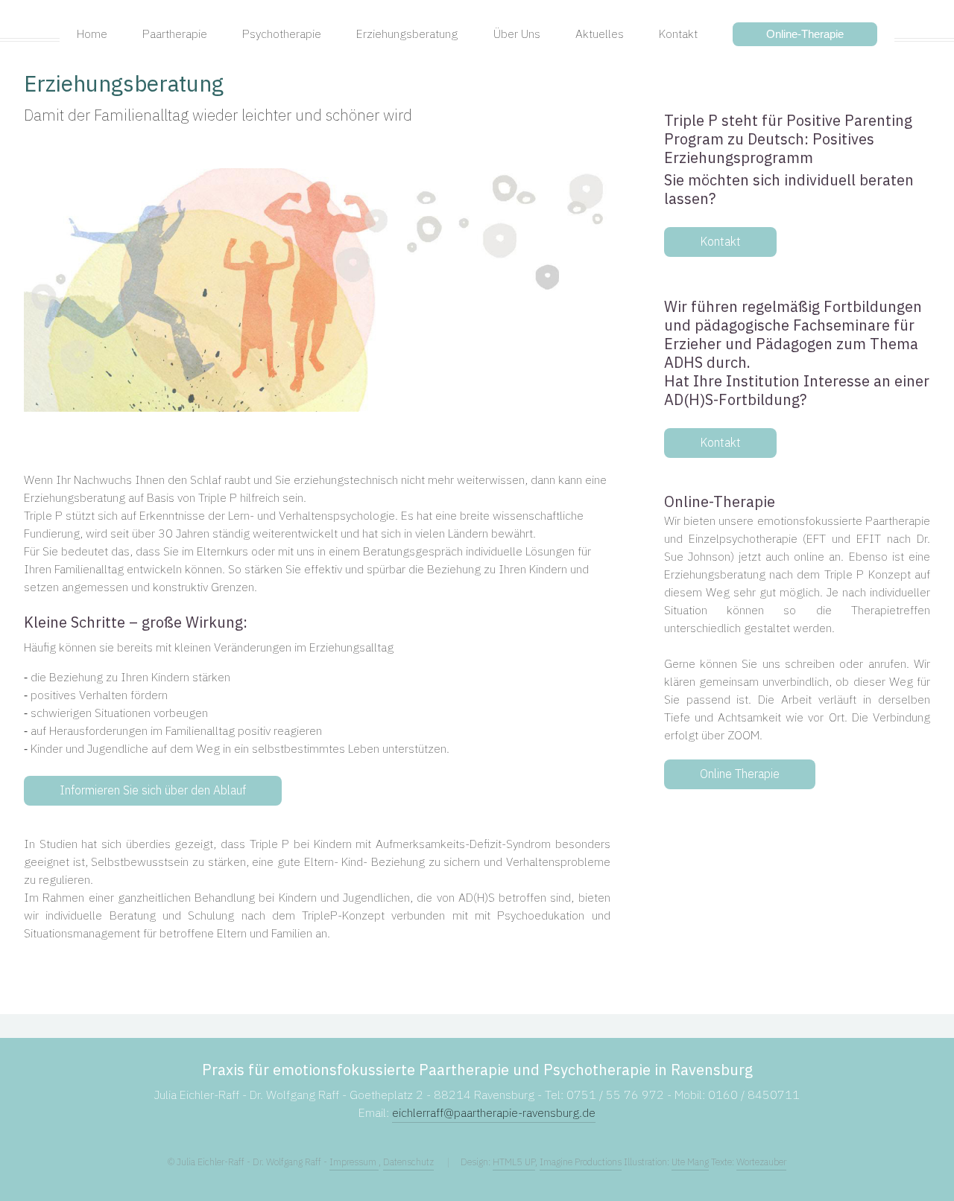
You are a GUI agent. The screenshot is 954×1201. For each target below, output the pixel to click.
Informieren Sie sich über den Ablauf (153, 791)
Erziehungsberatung (124, 85)
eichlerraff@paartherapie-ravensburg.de (494, 1113)
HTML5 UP (514, 1162)
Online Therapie (740, 774)
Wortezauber (761, 1162)
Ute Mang (690, 1162)
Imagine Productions (581, 1162)
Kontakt (720, 242)
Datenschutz (408, 1162)
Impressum (354, 1162)
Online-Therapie (805, 34)
